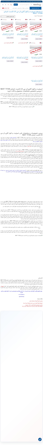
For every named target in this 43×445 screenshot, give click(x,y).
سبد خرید (11, 381)
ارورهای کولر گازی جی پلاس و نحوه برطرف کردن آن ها (32, 306)
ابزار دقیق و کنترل (22, 386)
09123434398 (21, 296)
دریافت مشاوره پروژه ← (21, 431)
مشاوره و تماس (15, 8)
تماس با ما (3, 1)
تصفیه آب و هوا (22, 382)
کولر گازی (29, 146)
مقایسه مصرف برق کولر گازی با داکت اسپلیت (33, 305)
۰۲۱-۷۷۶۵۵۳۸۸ (21, 294)
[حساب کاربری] (5, 4)
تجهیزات (2, 286)
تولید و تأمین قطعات (36, 399)
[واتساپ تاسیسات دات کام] (6, 436)
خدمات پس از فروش (10, 386)
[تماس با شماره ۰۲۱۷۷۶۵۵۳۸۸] (11, 4)
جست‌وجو (15, 4)
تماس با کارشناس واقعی (32, 338)
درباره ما (38, 392)
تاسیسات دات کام (24, 291)
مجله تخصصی (20, 8)
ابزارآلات (23, 384)
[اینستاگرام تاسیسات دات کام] (9, 436)
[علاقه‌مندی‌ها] (8, 4)
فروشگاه (23, 8)
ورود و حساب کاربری (10, 379)
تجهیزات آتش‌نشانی (22, 388)
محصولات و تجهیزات (22, 374)
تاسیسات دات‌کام (37, 390)
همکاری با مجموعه (37, 397)
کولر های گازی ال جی (20, 151)
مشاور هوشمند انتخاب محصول (8, 376)
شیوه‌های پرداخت (7, 1)
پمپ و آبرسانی (22, 379)
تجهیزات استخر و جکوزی (21, 381)
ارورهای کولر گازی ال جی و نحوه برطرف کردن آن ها (32, 303)
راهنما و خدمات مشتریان (9, 374)
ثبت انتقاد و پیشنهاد (37, 400)
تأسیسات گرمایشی (22, 377)
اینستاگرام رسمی (37, 402)
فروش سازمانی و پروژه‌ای (36, 395)
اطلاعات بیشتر (39, 39)
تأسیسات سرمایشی (19, 376)
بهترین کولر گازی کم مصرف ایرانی (35, 301)
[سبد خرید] (3, 4)
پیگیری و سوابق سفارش (10, 382)
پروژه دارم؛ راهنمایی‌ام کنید (21, 338)
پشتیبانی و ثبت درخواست (10, 384)
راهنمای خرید (12, 1)
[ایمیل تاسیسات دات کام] (4, 436)
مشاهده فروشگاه (11, 377)
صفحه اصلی (27, 8)
